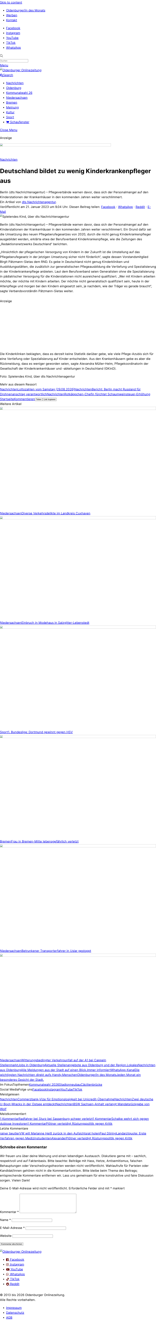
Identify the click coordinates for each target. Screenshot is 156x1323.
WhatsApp (13, 47)
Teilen (38, 399)
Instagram (13, 33)
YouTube (12, 38)
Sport (10, 117)
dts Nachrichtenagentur (39, 202)
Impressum (14, 1308)
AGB (9, 1317)
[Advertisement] (78, 327)
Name (5, 1220)
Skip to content (11, 2)
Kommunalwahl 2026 (44, 1084)
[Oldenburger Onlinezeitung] (20, 1251)
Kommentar (9, 1212)
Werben (11, 15)
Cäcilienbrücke (91, 1084)
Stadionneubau (70, 1084)
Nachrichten (15, 83)
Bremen (11, 102)
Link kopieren (49, 399)
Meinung (12, 107)
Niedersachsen (17, 97)
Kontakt (11, 20)
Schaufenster (19, 122)
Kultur (10, 112)
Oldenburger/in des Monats (25, 10)
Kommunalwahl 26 (19, 93)
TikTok (11, 43)
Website (6, 1236)
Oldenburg (13, 88)
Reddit (140, 207)
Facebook (13, 28)
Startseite (7, 399)
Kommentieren (24, 399)
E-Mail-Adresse (12, 1228)
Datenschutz (15, 1312)
